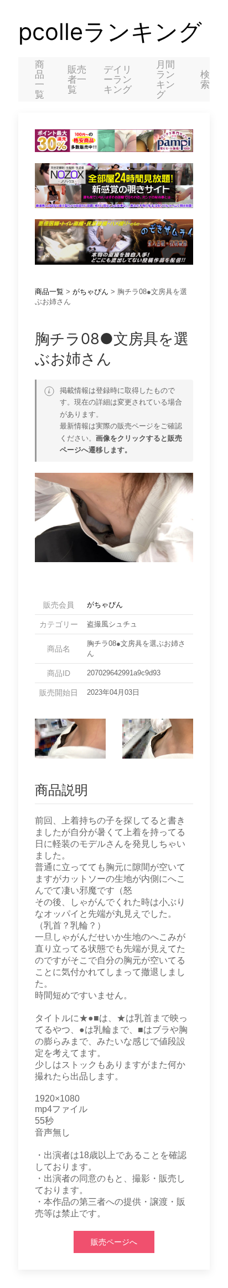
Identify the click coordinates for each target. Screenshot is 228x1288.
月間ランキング (165, 79)
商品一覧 (39, 79)
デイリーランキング (117, 79)
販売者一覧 (77, 79)
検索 (205, 79)
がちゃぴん (90, 291)
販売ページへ (114, 1242)
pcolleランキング (110, 32)
